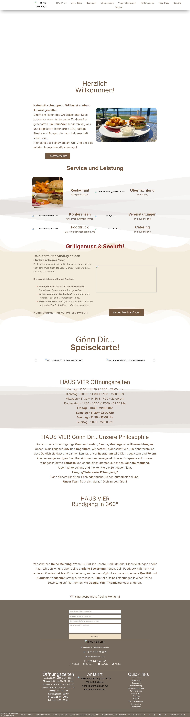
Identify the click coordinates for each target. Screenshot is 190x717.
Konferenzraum (147, 3)
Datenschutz (136, 707)
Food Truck (164, 3)
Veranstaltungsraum (127, 3)
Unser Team (76, 3)
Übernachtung (107, 3)
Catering (177, 3)
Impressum (136, 704)
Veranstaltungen (142, 214)
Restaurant (91, 3)
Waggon (118, 7)
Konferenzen (80, 214)
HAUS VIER (61, 3)
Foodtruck (80, 227)
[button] (98, 124)
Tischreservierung (136, 701)
